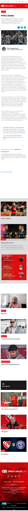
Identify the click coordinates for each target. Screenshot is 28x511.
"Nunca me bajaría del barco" (10, 364)
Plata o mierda (6, 218)
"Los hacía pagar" (7, 268)
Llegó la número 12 (8, 260)
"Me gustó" (4, 431)
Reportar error (18, 482)
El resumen (4, 454)
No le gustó (6, 386)
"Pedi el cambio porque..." (9, 276)
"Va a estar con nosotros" (9, 409)
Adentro (4, 313)
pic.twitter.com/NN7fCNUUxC (16, 133)
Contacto (14, 484)
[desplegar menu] (26, 5)
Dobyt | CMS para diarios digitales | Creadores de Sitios (16, 508)
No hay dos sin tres (7, 243)
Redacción (7, 482)
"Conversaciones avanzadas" (10, 339)
